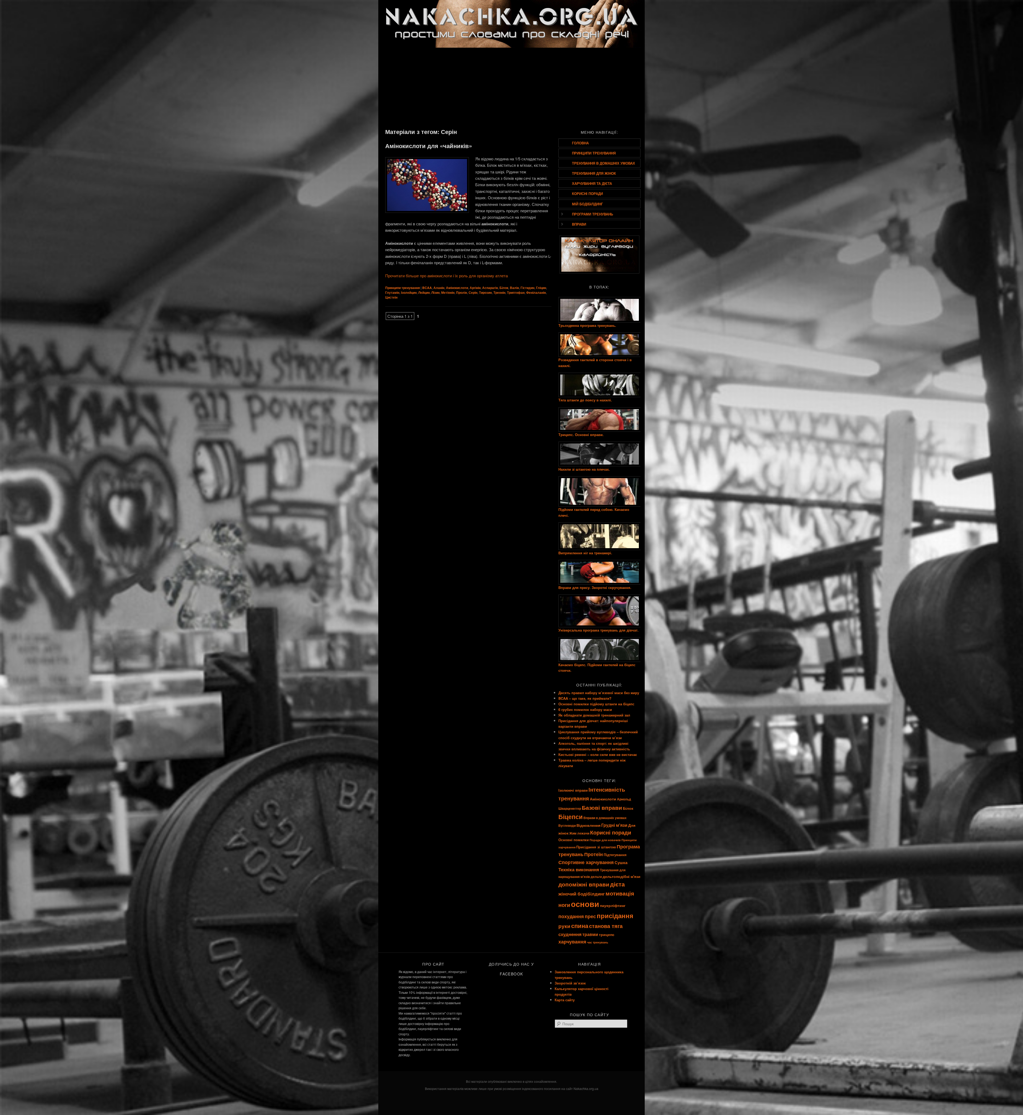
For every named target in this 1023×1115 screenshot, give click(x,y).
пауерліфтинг (613, 905)
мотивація (620, 893)
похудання (571, 916)
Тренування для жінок (594, 173)
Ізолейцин (409, 292)
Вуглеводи (567, 825)
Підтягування (615, 854)
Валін (514, 287)
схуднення (570, 934)
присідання (615, 915)
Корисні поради (587, 193)
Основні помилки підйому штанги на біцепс (596, 703)
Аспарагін (490, 287)
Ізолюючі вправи (573, 790)
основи (585, 903)
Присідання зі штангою (596, 846)
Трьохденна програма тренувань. (587, 325)
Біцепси (570, 816)
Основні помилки (573, 839)
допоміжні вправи (583, 884)
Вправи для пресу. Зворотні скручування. (594, 587)
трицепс (606, 934)
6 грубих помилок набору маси (585, 709)
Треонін (499, 292)
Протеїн (593, 854)
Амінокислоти (457, 287)
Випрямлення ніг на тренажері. (585, 552)
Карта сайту (565, 999)
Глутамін (392, 292)
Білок (504, 287)
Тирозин (485, 292)
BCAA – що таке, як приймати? (584, 698)
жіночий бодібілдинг (581, 893)
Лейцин (424, 292)
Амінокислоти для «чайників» (428, 145)
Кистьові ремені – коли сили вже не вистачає (597, 754)
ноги (564, 905)
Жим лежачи (579, 833)
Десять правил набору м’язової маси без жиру (598, 692)
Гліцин (541, 287)
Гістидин (527, 287)
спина (579, 925)
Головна (580, 142)
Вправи (579, 224)
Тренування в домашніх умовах (603, 163)
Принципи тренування (402, 287)
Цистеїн (391, 297)
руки (564, 926)
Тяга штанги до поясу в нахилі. (585, 399)
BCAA (427, 287)
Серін (473, 292)
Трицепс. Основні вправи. (581, 434)
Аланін (438, 287)
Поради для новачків (605, 840)
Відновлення (588, 825)
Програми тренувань (592, 214)
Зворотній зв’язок (570, 983)
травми (590, 934)
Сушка (621, 862)
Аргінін (475, 287)
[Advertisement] (511, 87)
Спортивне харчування (586, 862)
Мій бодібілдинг (587, 203)
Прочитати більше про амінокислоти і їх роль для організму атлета (446, 275)
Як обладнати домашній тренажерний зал (594, 715)
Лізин (435, 292)
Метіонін (447, 292)
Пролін (461, 292)
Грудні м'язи (614, 825)
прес (590, 916)
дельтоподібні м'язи (621, 876)
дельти (596, 876)
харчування (572, 941)
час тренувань (597, 942)
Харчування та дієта (592, 183)
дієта (617, 884)
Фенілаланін (536, 292)
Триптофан (516, 292)
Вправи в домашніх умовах (605, 818)
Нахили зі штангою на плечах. (584, 469)
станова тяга (606, 926)
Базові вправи (602, 807)
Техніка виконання (578, 869)
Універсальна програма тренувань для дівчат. (598, 630)
